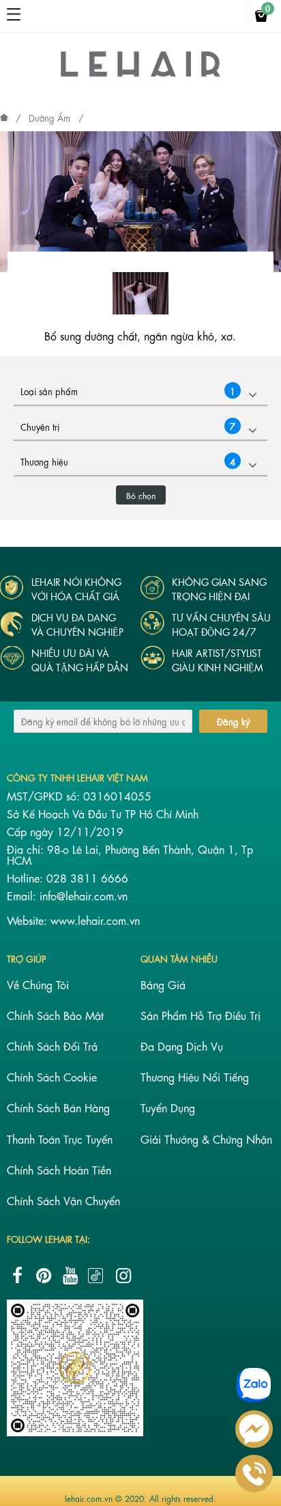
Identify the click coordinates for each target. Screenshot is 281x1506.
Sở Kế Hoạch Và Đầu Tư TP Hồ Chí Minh (102, 813)
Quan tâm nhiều (179, 958)
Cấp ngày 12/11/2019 (65, 831)
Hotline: (26, 877)
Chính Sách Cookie (52, 1076)
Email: (23, 895)
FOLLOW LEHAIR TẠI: (48, 1238)
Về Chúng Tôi (38, 984)
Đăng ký (233, 721)
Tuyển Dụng (167, 1107)
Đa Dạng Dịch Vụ (181, 1045)
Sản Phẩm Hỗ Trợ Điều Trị (200, 1015)
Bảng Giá (163, 984)
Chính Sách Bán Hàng (58, 1107)
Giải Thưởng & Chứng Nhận (206, 1138)
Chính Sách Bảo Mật (55, 1015)
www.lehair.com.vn (95, 920)
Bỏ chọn (141, 494)
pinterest (43, 1276)
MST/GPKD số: (45, 795)
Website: (28, 920)
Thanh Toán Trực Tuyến (60, 1138)
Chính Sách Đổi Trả (52, 1045)
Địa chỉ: (27, 849)
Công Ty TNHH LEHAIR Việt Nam (77, 777)
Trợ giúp (26, 958)
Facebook (17, 1276)
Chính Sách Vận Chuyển (63, 1200)
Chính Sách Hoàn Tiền (59, 1169)
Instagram (123, 1276)
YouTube (70, 1276)
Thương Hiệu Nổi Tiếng (194, 1076)
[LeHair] (140, 75)
